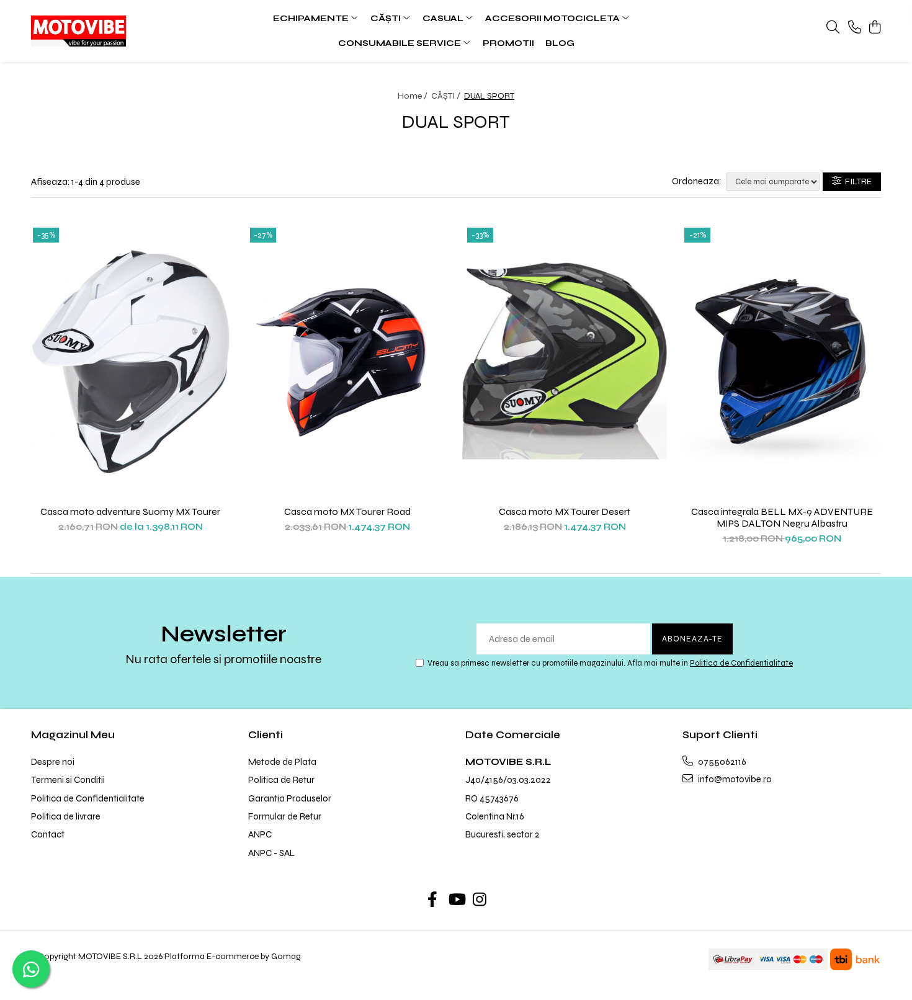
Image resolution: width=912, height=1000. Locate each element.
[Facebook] (433, 901)
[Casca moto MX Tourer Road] (347, 361)
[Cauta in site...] (832, 27)
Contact (48, 834)
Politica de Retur (281, 779)
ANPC (260, 834)
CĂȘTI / (446, 96)
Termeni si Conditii (68, 779)
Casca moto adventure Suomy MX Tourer (130, 511)
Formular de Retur (284, 816)
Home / (413, 96)
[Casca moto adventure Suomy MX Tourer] (130, 361)
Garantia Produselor (289, 798)
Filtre (856, 181)
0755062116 (721, 761)
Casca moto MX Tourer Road (347, 511)
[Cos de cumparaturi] (874, 27)
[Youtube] (456, 901)
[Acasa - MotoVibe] (108, 31)
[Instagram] (480, 901)
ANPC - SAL (271, 853)
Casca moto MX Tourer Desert (564, 511)
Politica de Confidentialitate (741, 663)
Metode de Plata (282, 761)
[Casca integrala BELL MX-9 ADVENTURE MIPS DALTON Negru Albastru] (781, 361)
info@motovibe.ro (734, 779)
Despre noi (52, 761)
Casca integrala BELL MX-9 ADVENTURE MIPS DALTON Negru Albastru (782, 517)
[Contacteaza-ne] (854, 27)
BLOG (559, 43)
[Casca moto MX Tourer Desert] (564, 361)
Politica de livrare (66, 816)
